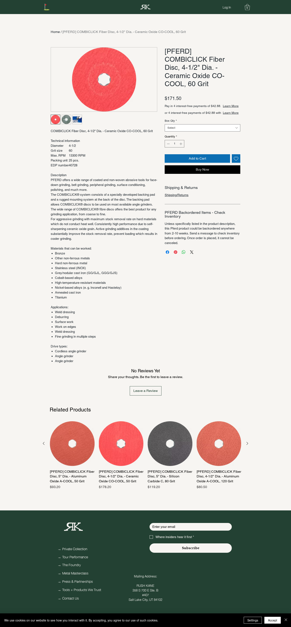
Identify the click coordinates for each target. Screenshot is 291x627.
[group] (145, 457)
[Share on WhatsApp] (183, 260)
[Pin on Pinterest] (175, 260)
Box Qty (171, 129)
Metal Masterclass (75, 573)
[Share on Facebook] (167, 260)
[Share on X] (191, 260)
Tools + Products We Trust (81, 589)
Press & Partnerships (77, 581)
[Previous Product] (43, 443)
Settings (252, 620)
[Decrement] (167, 152)
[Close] (285, 620)
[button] (247, 7)
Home (55, 32)
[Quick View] (72, 443)
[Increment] (181, 152)
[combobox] (202, 136)
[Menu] (46, 7)
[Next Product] (247, 443)
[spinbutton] (174, 152)
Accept (272, 620)
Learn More (199, 110)
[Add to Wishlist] (236, 167)
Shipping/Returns (177, 203)
